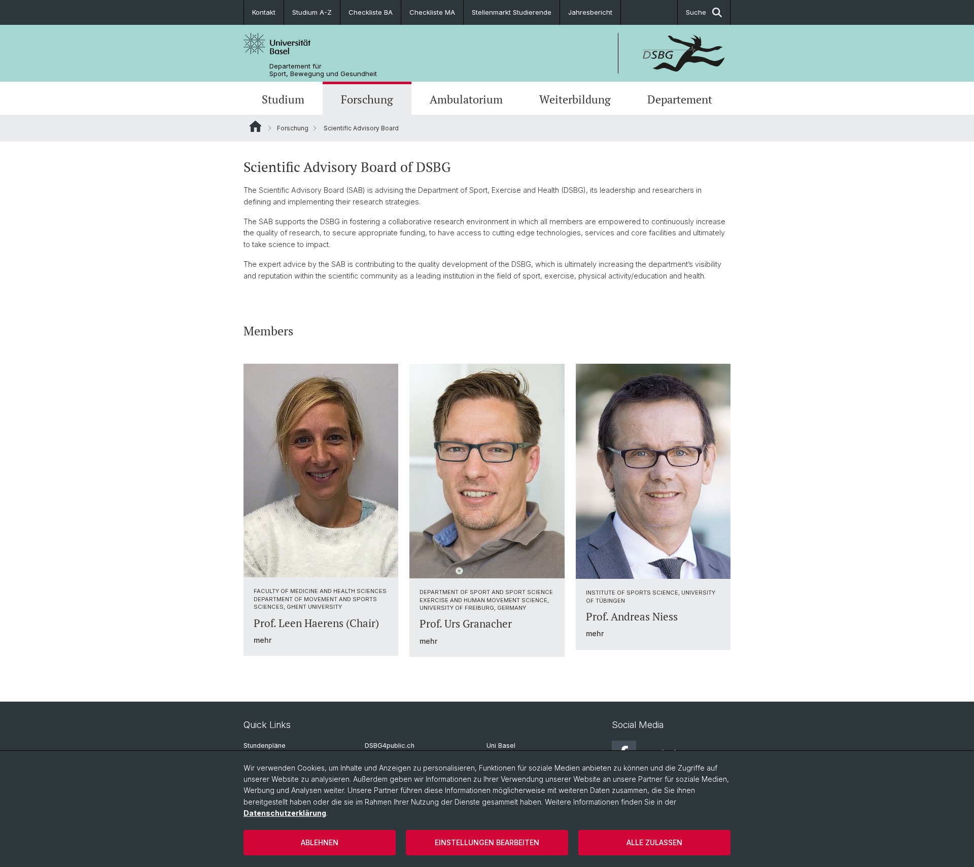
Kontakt (263, 12)
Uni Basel (500, 745)
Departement (679, 99)
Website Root (255, 126)
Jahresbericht (590, 12)
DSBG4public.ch (389, 745)
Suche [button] (696, 12)
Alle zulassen (654, 842)
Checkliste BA (371, 12)
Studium (283, 99)
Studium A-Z (312, 12)
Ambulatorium (466, 99)
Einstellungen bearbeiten (487, 842)
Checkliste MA (432, 12)
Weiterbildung (575, 99)
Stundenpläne (265, 745)
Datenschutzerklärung (285, 813)
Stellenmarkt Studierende (511, 12)
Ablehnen (319, 842)
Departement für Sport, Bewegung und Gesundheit (323, 70)
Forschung (367, 99)
